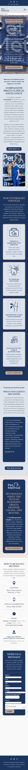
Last (6, 683)
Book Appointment (14, 67)
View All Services (14, 373)
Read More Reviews (14, 468)
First (6, 679)
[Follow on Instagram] (14, 2)
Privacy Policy (20, 764)
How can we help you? (13, 694)
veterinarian (7, 99)
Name (7, 675)
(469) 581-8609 (14, 4)
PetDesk (13, 764)
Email (7, 686)
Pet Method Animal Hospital (15, 39)
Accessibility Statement (14, 766)
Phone (7, 690)
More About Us (14, 149)
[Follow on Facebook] (17, 2)
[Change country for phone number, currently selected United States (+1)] (6, 692)
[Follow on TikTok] (11, 2)
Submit (9, 711)
